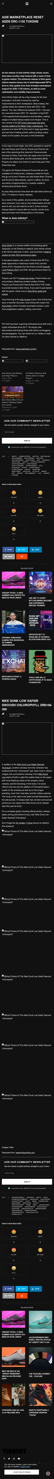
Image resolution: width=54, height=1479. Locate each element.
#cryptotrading (17, 465)
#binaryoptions (24, 456)
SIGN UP (27, 441)
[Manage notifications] (48, 1473)
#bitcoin (35, 456)
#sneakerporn (17, 1210)
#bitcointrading (17, 460)
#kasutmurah (45, 1199)
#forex (24, 467)
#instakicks (34, 1199)
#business (46, 460)
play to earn (25, 299)
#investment (16, 471)
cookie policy (25, 1466)
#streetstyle (17, 1214)
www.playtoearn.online (26, 348)
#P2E (39, 473)
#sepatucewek (44, 1205)
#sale (35, 1205)
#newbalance (43, 1201)
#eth (40, 465)
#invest (27, 469)
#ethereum (16, 467)
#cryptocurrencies (38, 462)
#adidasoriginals (18, 1197)
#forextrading (17, 469)
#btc (38, 460)
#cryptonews (32, 463)
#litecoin (36, 471)
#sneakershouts (18, 1212)
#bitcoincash (45, 456)
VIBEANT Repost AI (18, 26)
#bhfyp (14, 456)
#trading (15, 475)
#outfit (36, 1203)
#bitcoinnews (29, 458)
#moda (34, 1201)
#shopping (15, 1208)
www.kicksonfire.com (25, 1152)
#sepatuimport (17, 1206)
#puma (28, 1205)
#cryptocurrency (18, 463)
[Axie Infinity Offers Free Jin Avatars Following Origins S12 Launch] (12, 392)
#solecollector (32, 1212)
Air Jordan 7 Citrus (24, 822)
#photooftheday (18, 1205)
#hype (45, 1197)
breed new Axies (26, 278)
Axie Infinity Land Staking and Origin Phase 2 (12, 374)
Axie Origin (7, 305)
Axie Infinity (7, 245)
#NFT (13, 473)
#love (27, 1201)
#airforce (30, 1197)
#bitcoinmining (17, 458)
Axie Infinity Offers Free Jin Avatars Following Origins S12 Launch (12, 402)
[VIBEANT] (27, 4)
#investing (36, 469)
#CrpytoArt (16, 462)
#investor (26, 471)
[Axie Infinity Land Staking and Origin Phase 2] (12, 366)
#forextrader (34, 467)
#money (44, 471)
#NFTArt (20, 473)
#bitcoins (39, 458)
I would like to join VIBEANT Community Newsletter (28, 447)
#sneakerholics (27, 1208)
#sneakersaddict (31, 1210)
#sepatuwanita (30, 1206)
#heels (38, 1197)
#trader (46, 473)
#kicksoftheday (17, 1201)
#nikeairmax (16, 1203)
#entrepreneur (31, 465)
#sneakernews (41, 1208)
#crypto (26, 462)
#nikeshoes (27, 1203)
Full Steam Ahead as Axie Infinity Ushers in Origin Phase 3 (36, 375)
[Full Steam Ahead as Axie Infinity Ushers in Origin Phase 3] (36, 366)
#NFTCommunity (30, 473)
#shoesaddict (42, 1206)
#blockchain (30, 460)
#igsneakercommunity (20, 1199)
